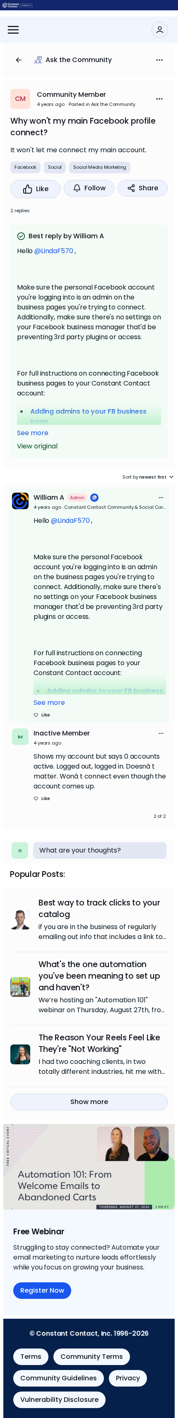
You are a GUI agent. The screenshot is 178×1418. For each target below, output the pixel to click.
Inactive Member (62, 733)
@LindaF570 (53, 251)
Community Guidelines (58, 1378)
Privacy (128, 1378)
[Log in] (160, 30)
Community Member (71, 94)
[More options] (161, 498)
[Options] (159, 60)
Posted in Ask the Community (102, 104)
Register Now (42, 1290)
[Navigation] (13, 29)
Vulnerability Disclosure (59, 1399)
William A (49, 497)
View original (37, 446)
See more (32, 433)
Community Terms (91, 1356)
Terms (30, 1356)
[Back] (18, 60)
